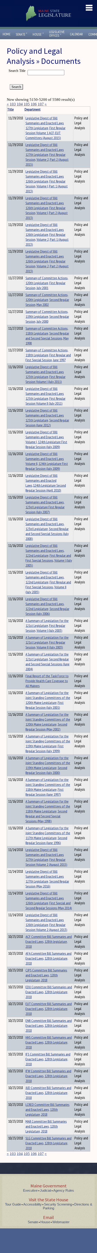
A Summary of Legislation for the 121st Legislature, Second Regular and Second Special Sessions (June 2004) (47, 661)
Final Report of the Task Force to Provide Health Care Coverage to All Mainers (47, 680)
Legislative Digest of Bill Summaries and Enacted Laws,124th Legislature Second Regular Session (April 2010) (45, 483)
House (38, 34)
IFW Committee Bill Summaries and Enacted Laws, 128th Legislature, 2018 (48, 1075)
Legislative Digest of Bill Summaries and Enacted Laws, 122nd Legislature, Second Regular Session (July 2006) (47, 606)
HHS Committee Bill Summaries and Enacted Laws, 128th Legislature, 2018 (48, 1042)
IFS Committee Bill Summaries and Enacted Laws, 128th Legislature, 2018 (47, 1059)
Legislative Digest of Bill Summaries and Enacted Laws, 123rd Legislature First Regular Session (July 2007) (45, 504)
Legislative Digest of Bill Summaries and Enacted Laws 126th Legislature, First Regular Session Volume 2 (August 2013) (46, 922)
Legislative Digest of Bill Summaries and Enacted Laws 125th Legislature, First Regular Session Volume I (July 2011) (45, 374)
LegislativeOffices (57, 33)
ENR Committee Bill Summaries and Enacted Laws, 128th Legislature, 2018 (48, 1025)
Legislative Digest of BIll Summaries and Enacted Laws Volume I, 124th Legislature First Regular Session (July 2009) (46, 439)
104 (20, 104)
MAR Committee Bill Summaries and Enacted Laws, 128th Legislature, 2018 (46, 1126)
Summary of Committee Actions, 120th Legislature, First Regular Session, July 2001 (46, 282)
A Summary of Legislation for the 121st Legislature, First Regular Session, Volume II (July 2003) (47, 642)
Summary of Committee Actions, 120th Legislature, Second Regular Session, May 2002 (47, 299)
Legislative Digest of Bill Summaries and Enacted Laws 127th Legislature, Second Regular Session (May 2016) (47, 879)
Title (10, 109)
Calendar (76, 34)
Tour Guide (13, 1204)
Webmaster (60, 1222)
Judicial (45, 1190)
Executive (30, 1190)
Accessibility (32, 1204)
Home (6, 34)
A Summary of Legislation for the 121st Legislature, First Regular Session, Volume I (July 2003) (47, 625)
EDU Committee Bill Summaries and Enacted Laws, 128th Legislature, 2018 (48, 991)
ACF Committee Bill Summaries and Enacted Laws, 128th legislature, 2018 (48, 941)
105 (27, 104)
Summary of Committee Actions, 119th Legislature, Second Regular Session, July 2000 (47, 316)
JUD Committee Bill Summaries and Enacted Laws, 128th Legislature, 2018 (48, 1092)
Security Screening (58, 1204)
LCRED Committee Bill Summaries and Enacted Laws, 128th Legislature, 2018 (47, 1109)
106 (34, 104)
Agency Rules (63, 1190)
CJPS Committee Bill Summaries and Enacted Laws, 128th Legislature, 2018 (46, 975)
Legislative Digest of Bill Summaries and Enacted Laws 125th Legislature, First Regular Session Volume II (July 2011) (45, 396)
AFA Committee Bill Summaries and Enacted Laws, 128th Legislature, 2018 (48, 958)
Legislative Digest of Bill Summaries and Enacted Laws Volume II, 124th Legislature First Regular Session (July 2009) (46, 461)
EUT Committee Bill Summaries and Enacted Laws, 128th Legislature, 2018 (48, 1008)
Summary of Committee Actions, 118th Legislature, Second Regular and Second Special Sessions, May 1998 (47, 336)
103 (13, 104)
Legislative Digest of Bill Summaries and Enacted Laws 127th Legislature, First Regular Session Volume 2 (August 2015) (46, 857)
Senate (22, 34)
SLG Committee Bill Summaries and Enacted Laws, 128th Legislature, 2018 (48, 1143)
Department (33, 109)
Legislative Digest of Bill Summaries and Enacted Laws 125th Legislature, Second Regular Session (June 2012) (47, 418)
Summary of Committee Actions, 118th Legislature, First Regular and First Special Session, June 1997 (48, 355)
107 (41, 104)
